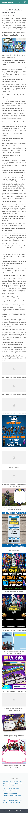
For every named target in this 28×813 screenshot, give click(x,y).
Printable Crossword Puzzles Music (12, 795)
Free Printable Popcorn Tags (10, 790)
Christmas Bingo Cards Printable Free (12, 781)
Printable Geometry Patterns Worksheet (13, 798)
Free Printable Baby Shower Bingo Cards (13, 800)
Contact (9, 810)
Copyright (22, 810)
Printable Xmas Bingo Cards (10, 793)
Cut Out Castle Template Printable (11, 788)
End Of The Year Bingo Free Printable (12, 783)
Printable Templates (7, 2)
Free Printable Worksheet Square (11, 786)
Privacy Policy (16, 810)
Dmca (5, 810)
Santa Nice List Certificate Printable (12, 803)
